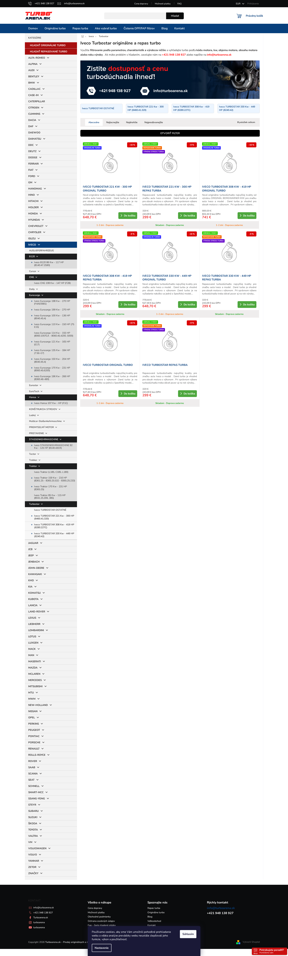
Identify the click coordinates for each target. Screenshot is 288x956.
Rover (32, 761)
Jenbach (34, 561)
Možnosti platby (163, 3)
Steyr (32, 804)
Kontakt (151, 925)
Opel (31, 717)
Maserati (34, 661)
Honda (33, 213)
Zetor (32, 867)
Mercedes (35, 680)
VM (30, 842)
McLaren (34, 674)
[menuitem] (33, 28)
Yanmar (33, 861)
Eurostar (34, 385)
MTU (31, 692)
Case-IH (33, 95)
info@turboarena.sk (43, 907)
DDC (31, 145)
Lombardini (36, 630)
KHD (31, 580)
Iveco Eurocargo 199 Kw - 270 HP (52, 309)
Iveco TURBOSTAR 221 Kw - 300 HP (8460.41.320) (54, 517)
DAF (30, 126)
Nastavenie (102, 948)
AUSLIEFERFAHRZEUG (41, 250)
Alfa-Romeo (36, 57)
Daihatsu (34, 138)
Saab (31, 767)
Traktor (33, 466)
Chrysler (34, 232)
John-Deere (36, 568)
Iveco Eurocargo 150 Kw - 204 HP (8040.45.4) (52, 360)
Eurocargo (35, 295)
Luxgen (33, 642)
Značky (33, 873)
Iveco (32, 244)
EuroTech (34, 391)
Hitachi (33, 201)
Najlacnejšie (112, 122)
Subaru (33, 811)
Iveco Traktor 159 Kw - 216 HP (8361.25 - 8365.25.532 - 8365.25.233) (54, 479)
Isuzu (32, 238)
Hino (31, 195)
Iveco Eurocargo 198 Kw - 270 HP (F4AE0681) (52, 302)
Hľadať (175, 16)
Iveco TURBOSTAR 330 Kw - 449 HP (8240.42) (54, 535)
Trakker (33, 460)
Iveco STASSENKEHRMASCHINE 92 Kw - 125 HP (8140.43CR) (53, 447)
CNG (32, 277)
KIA (30, 586)
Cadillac (34, 89)
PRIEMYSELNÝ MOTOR (41, 427)
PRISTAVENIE (37, 433)
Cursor (33, 271)
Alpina (32, 64)
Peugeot (34, 730)
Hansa (33, 397)
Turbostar (34, 504)
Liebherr (34, 624)
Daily (32, 289)
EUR (238, 3)
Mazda (32, 667)
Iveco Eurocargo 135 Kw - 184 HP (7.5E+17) (52, 352)
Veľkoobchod (154, 921)
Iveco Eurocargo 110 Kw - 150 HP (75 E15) (54, 326)
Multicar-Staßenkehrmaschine (45, 421)
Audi (31, 70)
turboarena (39, 922)
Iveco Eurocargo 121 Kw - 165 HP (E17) (52, 343)
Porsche (34, 742)
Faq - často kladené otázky (102, 925)
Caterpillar (36, 101)
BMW (31, 82)
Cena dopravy (141, 3)
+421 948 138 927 (43, 912)
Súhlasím (188, 934)
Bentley (33, 76)
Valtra (33, 836)
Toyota (33, 829)
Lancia (32, 605)
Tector (33, 454)
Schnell (34, 786)
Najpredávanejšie (153, 122)
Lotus (32, 636)
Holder (33, 207)
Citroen (33, 107)
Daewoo (34, 132)
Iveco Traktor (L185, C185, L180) (51, 472)
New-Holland (38, 705)
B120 (32, 256)
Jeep (31, 555)
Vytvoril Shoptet (251, 942)
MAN (31, 655)
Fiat (30, 170)
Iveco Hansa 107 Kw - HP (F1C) (51, 403)
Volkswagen (37, 848)
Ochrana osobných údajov (101, 921)
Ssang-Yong (36, 798)
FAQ (179, 3)
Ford (31, 176)
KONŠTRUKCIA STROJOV (43, 409)
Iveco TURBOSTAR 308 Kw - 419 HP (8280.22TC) (54, 526)
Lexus (32, 617)
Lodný (32, 415)
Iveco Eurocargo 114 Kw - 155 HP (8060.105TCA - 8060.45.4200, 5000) (53, 334)
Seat (31, 780)
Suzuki (32, 817)
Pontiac (34, 736)
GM (30, 182)
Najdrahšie (132, 122)
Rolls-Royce (36, 755)
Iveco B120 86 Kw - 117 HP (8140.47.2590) (49, 264)
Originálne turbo (156, 912)
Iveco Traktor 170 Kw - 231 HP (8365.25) (50, 488)
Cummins (34, 114)
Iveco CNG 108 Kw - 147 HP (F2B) (52, 283)
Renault (34, 748)
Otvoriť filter (170, 133)
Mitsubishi (35, 686)
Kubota (33, 599)
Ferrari (33, 163)
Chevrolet (35, 226)
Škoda (32, 823)
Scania (33, 773)
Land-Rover (36, 611)
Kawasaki (35, 574)
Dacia (32, 120)
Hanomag (35, 188)
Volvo (32, 854)
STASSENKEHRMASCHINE (44, 439)
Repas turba (153, 908)
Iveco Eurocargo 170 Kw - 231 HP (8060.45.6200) (52, 369)
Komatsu (34, 593)
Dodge (32, 157)
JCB (30, 549)
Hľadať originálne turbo (48, 45)
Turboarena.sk (40, 917)
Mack (32, 649)
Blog (149, 916)
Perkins (33, 723)
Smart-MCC (36, 792)
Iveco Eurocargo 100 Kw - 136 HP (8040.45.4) (52, 317)
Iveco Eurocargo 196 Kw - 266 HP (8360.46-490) (52, 378)
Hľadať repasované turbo (48, 51)
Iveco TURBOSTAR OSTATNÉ (50, 510)
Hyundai (34, 219)
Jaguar (33, 543)
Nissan (32, 711)
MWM (31, 698)
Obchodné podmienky (99, 916)
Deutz (32, 151)
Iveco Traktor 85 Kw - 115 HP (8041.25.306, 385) (50, 497)
